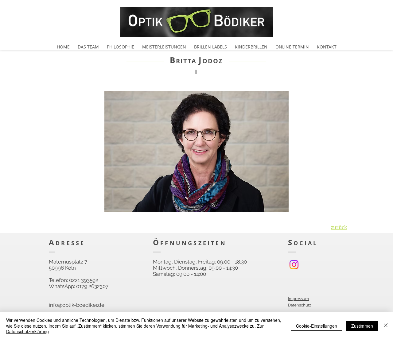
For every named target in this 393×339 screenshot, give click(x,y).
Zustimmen (362, 326)
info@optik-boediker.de (76, 305)
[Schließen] (385, 325)
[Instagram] (294, 265)
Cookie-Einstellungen (316, 326)
